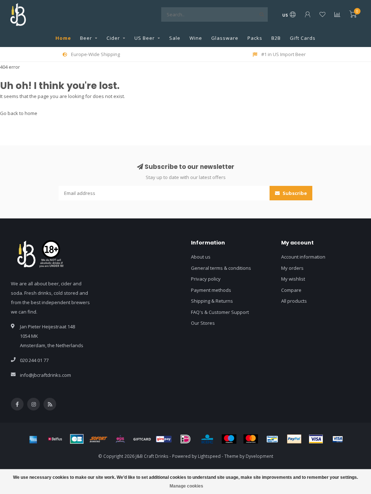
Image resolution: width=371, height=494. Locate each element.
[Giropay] (164, 439)
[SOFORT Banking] (98, 439)
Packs (254, 38)
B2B (276, 38)
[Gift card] (142, 439)
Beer (86, 38)
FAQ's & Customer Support (220, 312)
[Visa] (316, 439)
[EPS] (120, 439)
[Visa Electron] (338, 439)
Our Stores (203, 323)
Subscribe (294, 193)
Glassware (224, 38)
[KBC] (207, 439)
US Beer (144, 38)
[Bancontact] (272, 439)
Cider (113, 38)
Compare (291, 290)
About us (200, 257)
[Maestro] (229, 439)
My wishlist (293, 279)
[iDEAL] (185, 439)
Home (63, 38)
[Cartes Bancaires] (77, 439)
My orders (292, 268)
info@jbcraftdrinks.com (45, 375)
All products (294, 301)
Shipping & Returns (212, 301)
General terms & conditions (221, 268)
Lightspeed (209, 456)
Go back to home (18, 113)
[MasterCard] (251, 439)
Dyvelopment (259, 456)
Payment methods (211, 290)
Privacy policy (206, 279)
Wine (195, 38)
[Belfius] (55, 439)
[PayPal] (294, 439)
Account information (303, 257)
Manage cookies (186, 486)
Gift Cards (303, 38)
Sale (174, 38)
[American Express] (33, 439)
